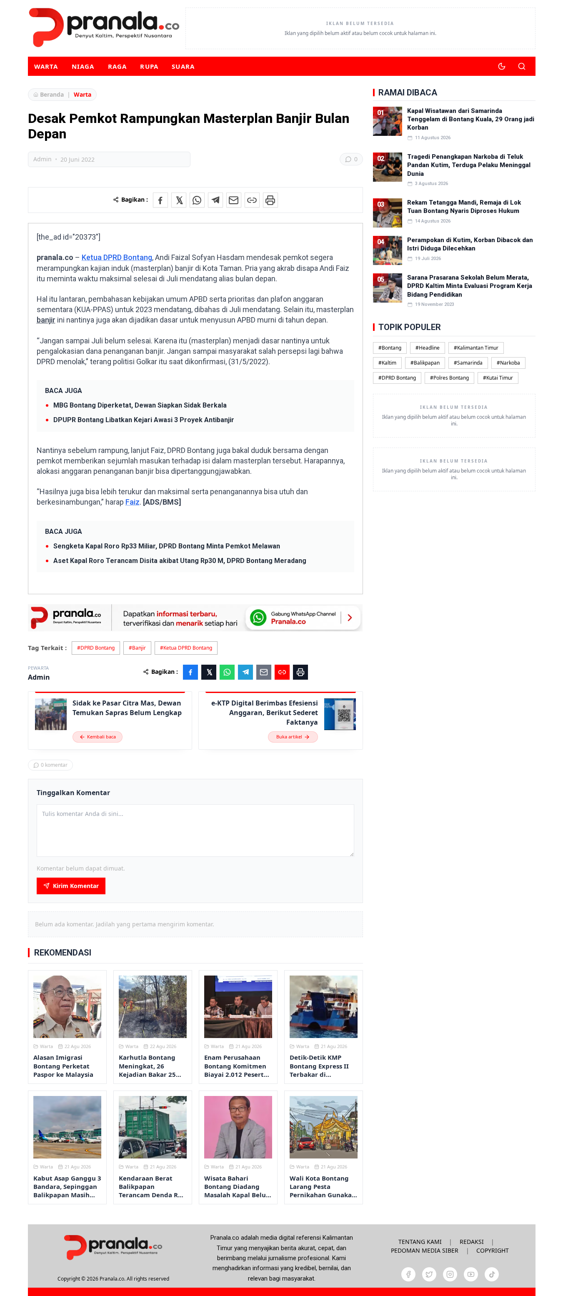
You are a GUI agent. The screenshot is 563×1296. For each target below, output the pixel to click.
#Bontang (389, 347)
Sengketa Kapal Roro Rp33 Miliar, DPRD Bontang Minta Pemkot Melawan (166, 546)
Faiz (132, 502)
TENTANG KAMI (420, 1242)
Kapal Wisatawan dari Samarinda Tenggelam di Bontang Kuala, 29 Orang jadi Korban (470, 119)
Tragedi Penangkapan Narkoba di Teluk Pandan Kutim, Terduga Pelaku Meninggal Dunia (468, 165)
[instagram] (450, 1274)
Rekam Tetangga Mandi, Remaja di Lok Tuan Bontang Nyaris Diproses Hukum (464, 207)
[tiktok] (492, 1274)
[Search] (521, 66)
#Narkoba (508, 362)
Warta (46, 66)
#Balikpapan (425, 362)
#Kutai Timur (498, 377)
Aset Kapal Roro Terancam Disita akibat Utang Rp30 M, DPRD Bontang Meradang (179, 561)
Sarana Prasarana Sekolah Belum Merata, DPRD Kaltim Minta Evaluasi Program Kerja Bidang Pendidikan (469, 286)
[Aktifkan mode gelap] (501, 66)
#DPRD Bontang (96, 647)
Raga (117, 66)
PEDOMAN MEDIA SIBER (424, 1250)
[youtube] (471, 1274)
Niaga (83, 66)
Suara (183, 66)
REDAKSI (472, 1242)
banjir (46, 319)
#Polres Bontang (449, 377)
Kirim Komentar (76, 886)
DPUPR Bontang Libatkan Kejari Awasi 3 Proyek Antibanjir (143, 420)
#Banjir (137, 647)
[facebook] (408, 1274)
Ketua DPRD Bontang (117, 257)
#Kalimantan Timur (476, 347)
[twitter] (429, 1274)
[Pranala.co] (113, 1247)
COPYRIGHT (492, 1250)
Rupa (149, 66)
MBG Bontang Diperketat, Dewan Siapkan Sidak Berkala (140, 405)
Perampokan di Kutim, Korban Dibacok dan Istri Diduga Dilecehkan (470, 244)
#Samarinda (468, 362)
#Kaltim (387, 362)
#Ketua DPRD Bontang (186, 647)
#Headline (427, 347)
